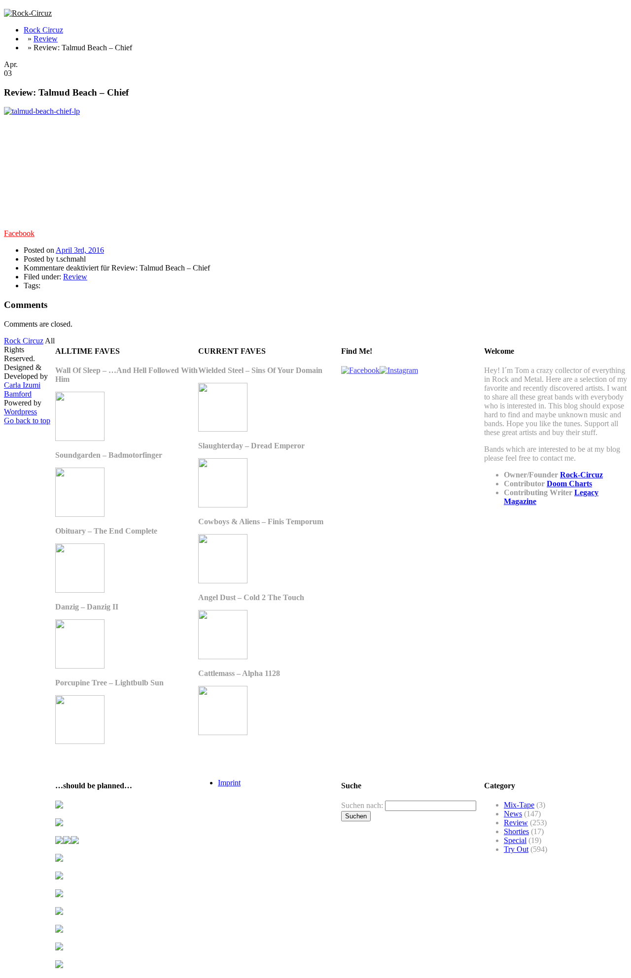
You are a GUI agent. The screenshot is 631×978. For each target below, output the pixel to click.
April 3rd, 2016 (80, 250)
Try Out (516, 849)
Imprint (229, 782)
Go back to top (27, 420)
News (513, 813)
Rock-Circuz (581, 475)
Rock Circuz (43, 30)
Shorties (516, 831)
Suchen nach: (362, 805)
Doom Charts (569, 483)
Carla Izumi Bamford (22, 389)
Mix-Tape (519, 805)
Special (515, 840)
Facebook (19, 233)
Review (46, 38)
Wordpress (20, 411)
